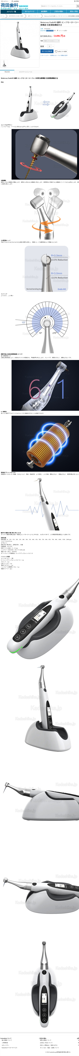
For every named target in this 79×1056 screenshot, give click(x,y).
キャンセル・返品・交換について (49, 1047)
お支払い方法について (46, 1042)
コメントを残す (62, 30)
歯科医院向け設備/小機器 (16, 16)
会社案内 (44, 11)
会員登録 (16, 1)
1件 (55, 30)
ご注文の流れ (58, 11)
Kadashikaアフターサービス (9, 1047)
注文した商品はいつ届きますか (49, 1045)
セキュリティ (5, 1045)
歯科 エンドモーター (34, 16)
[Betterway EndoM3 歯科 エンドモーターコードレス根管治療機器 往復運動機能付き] (19, 40)
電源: (41, 41)
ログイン (5, 1)
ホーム (2, 16)
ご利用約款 (5, 1042)
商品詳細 (7, 72)
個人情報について (7, 1040)
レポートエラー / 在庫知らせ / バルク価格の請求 (53, 55)
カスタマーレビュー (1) (25, 72)
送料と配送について (45, 1040)
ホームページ (29, 11)
